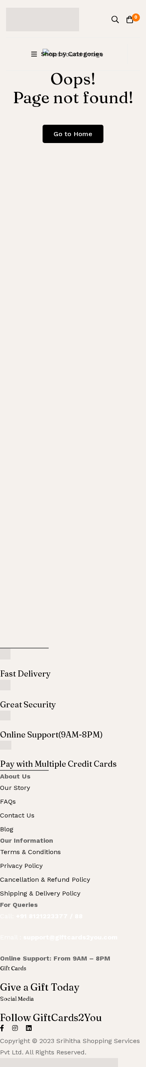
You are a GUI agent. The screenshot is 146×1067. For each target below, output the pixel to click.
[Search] (115, 19)
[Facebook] (2, 1028)
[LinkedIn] (29, 1028)
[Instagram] (15, 1028)
